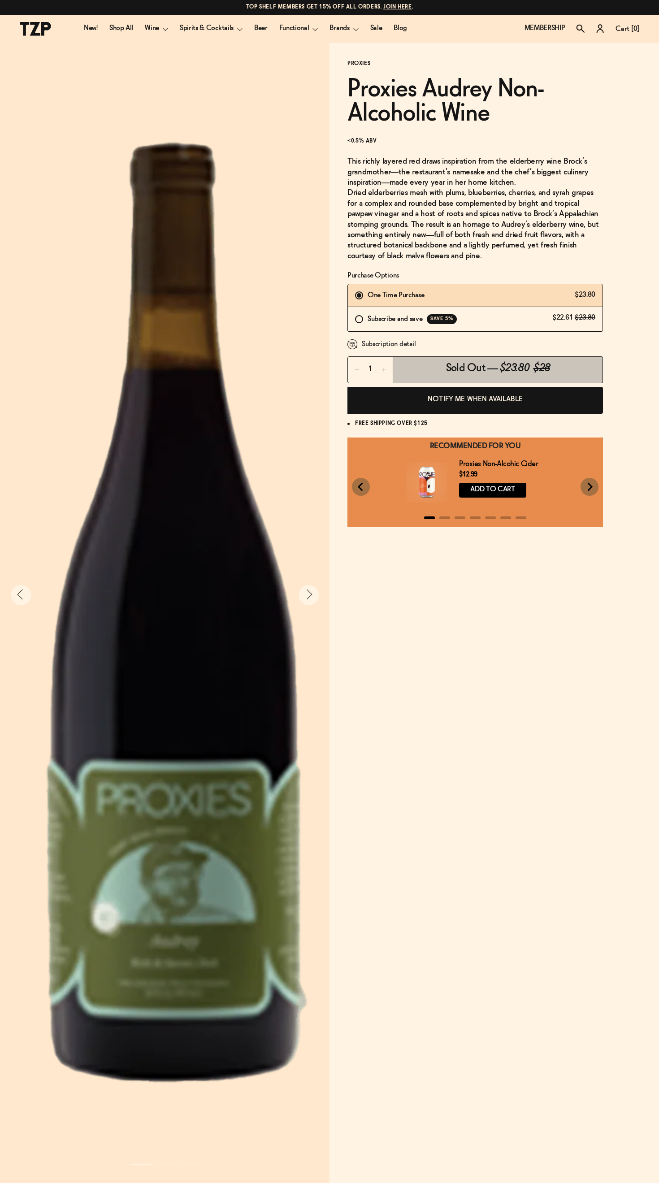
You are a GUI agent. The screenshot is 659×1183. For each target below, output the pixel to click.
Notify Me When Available (475, 399)
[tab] (429, 517)
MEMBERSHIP (545, 28)
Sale (376, 28)
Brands (339, 28)
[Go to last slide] (361, 487)
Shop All (121, 28)
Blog (400, 28)
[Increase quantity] (384, 370)
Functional (294, 28)
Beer (261, 28)
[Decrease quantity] (357, 370)
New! (91, 28)
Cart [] (627, 29)
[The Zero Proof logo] (35, 29)
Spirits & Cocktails (207, 28)
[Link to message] (329, 7)
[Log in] (600, 28)
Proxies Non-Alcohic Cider (498, 464)
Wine (152, 28)
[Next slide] (589, 487)
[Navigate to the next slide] (309, 595)
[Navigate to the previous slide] (21, 595)
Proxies (358, 63)
